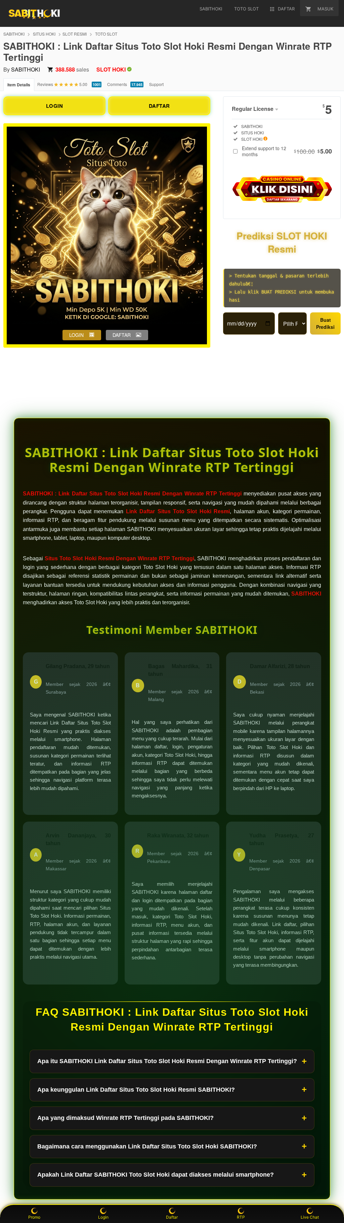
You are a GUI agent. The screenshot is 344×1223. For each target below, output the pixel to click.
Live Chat (310, 1217)
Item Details (18, 85)
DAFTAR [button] (122, 335)
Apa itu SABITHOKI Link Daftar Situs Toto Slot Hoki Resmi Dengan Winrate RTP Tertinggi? (167, 1061)
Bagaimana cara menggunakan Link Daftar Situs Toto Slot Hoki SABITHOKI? (147, 1146)
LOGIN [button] (76, 335)
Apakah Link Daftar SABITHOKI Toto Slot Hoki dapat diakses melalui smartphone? (155, 1174)
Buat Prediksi (325, 323)
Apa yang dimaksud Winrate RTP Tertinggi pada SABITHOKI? (125, 1118)
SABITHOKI (14, 34)
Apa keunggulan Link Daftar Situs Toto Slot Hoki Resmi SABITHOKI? (136, 1089)
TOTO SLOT (106, 34)
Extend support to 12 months (287, 151)
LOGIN (54, 106)
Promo (34, 1217)
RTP (241, 1217)
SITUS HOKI (44, 34)
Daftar (172, 1217)
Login (103, 1217)
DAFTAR (159, 106)
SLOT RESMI (74, 34)
